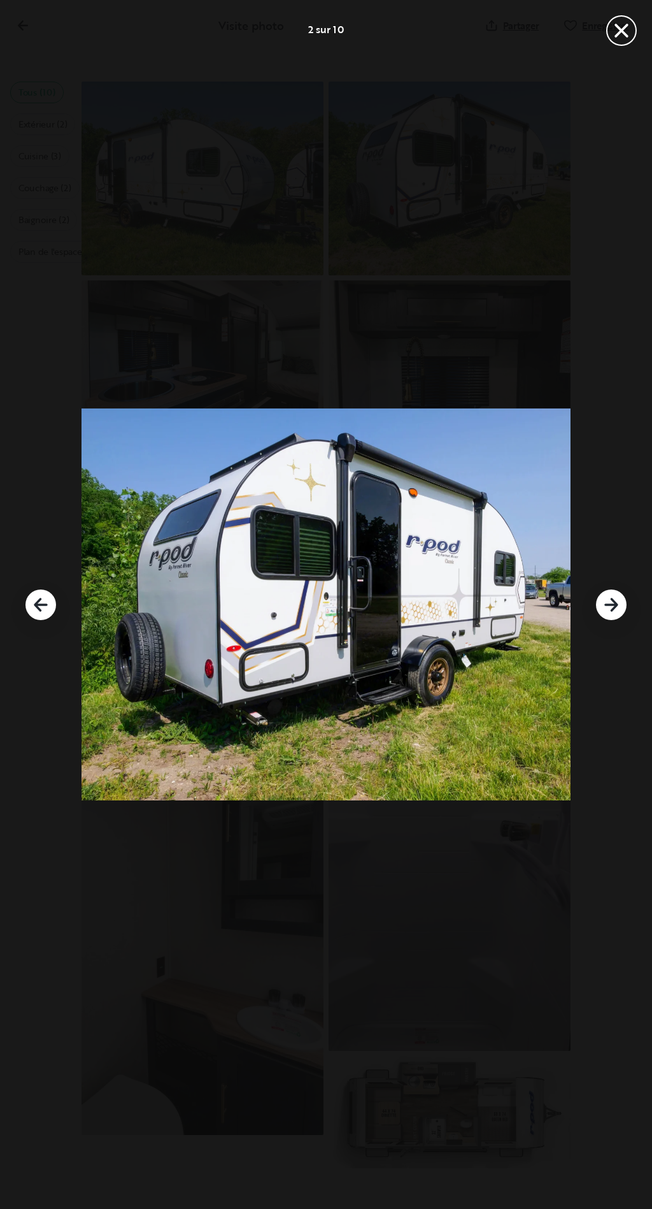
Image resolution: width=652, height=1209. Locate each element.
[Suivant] (611, 605)
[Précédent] (40, 605)
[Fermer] (621, 30)
